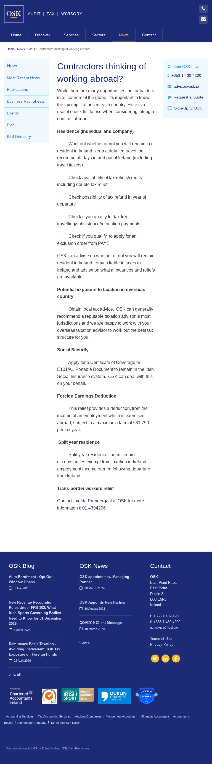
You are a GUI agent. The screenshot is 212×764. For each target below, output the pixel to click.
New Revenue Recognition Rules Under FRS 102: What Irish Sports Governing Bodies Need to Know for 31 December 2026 (35, 613)
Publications (17, 89)
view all (15, 675)
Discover (42, 35)
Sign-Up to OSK (188, 108)
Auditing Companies (88, 716)
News (124, 35)
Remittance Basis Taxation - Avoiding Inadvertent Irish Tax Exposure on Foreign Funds (34, 649)
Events (13, 113)
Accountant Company (31, 722)
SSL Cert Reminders (76, 748)
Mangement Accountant (121, 716)
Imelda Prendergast (92, 501)
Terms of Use (161, 639)
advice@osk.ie (186, 86)
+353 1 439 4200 (186, 75)
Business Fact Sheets (26, 101)
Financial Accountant (155, 716)
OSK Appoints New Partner (103, 602)
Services (71, 35)
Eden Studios (51, 748)
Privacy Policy (161, 644)
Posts (31, 49)
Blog (11, 125)
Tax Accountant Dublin (65, 722)
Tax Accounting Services (54, 716)
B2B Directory (19, 137)
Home (16, 35)
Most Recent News (23, 78)
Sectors (98, 35)
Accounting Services (20, 716)
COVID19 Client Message (101, 623)
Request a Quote (188, 97)
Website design (16, 748)
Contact (149, 35)
